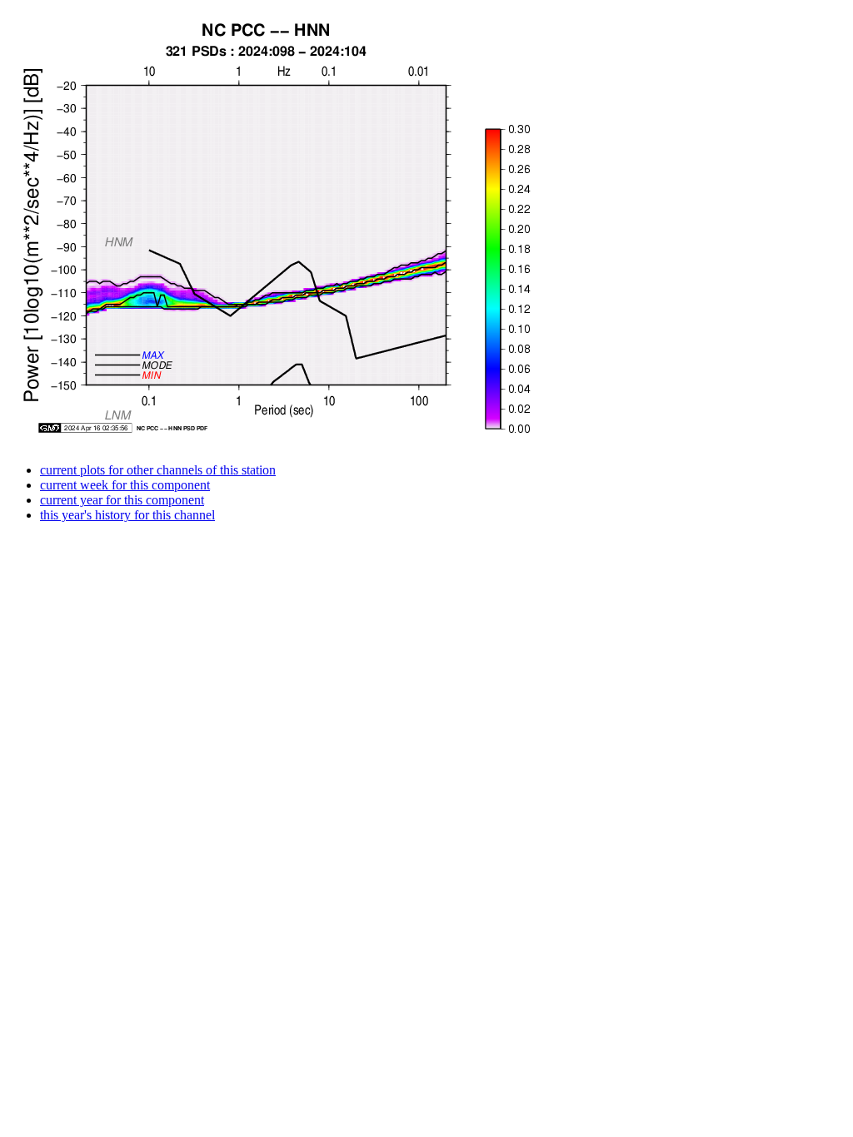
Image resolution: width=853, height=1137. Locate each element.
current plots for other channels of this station (158, 470)
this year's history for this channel (127, 515)
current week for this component (125, 485)
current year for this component (122, 500)
